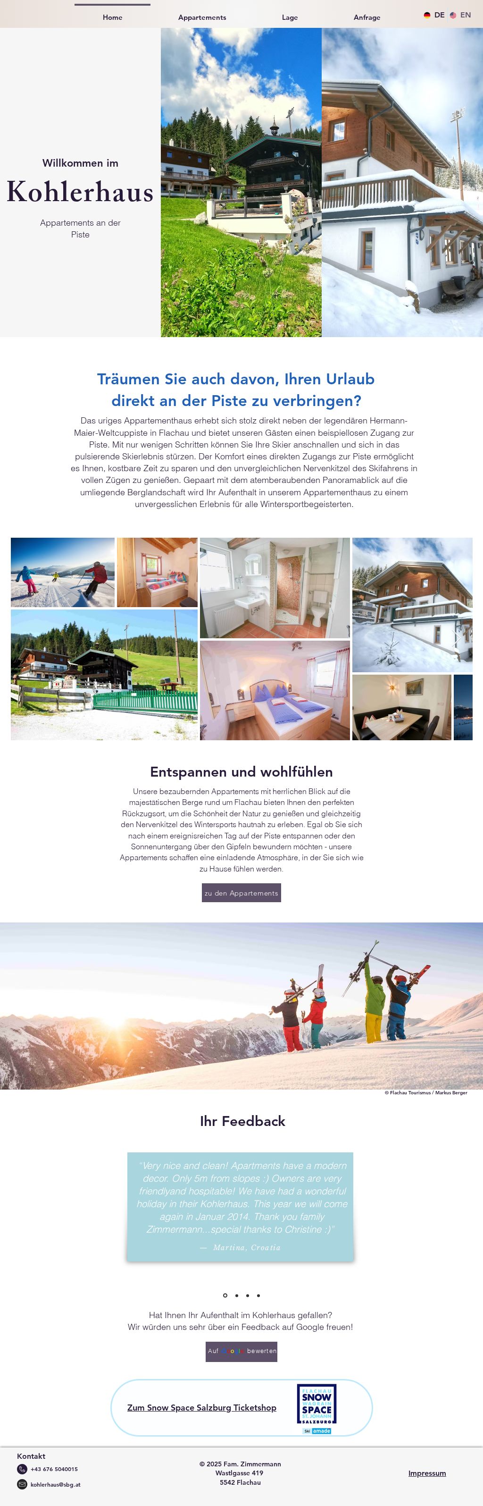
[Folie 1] (224, 1295)
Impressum (427, 1473)
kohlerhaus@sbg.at (56, 1484)
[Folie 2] (236, 1296)
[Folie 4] (258, 1295)
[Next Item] (456, 638)
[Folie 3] (247, 1295)
